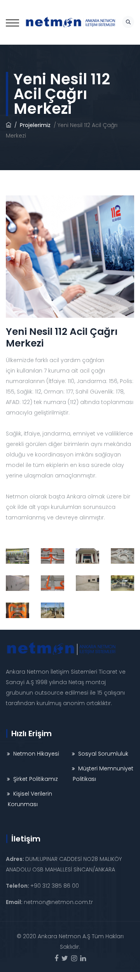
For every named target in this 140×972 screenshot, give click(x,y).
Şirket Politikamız (35, 779)
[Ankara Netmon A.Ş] (70, 22)
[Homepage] (8, 125)
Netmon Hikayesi (36, 754)
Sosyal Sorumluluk (103, 754)
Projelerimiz (36, 125)
